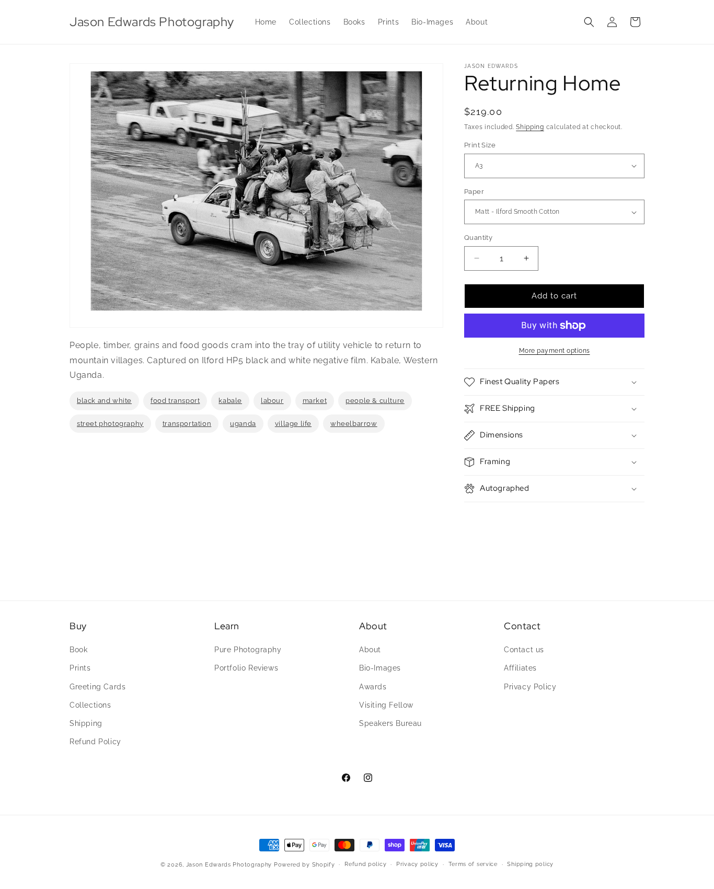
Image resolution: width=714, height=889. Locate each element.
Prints (80, 668)
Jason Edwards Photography (229, 864)
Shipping (530, 127)
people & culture (375, 401)
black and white (104, 401)
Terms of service (473, 864)
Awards (373, 687)
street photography (110, 424)
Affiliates (520, 668)
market (315, 401)
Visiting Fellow (386, 705)
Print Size (480, 145)
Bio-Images (380, 668)
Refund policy (365, 864)
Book (78, 649)
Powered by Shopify (304, 864)
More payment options (554, 350)
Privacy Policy (530, 687)
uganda (243, 424)
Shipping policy (530, 864)
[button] (589, 21)
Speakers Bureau (390, 723)
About (370, 649)
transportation (187, 424)
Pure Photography (248, 649)
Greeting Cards (97, 687)
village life (293, 424)
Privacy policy (417, 864)
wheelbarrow (353, 424)
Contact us (524, 649)
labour (272, 401)
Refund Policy (95, 741)
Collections (90, 705)
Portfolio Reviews (246, 668)
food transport (175, 401)
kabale (230, 401)
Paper (474, 191)
